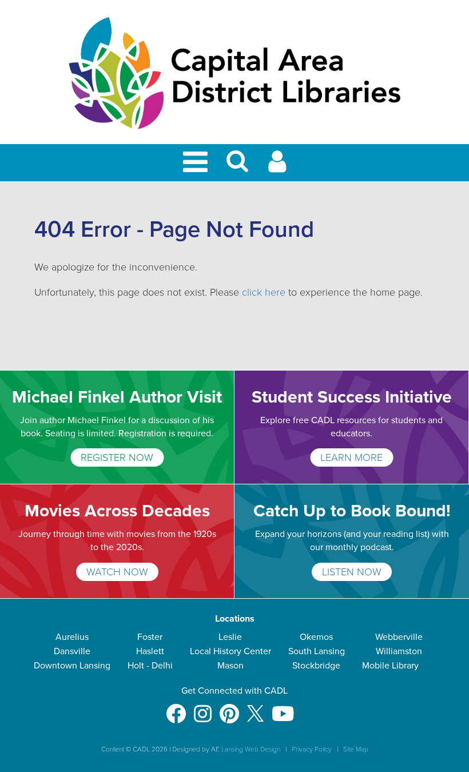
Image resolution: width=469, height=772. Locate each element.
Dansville (72, 651)
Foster (149, 637)
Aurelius (72, 637)
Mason (230, 665)
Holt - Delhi (150, 665)
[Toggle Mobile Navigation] (197, 162)
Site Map (355, 749)
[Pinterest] (229, 708)
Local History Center (230, 651)
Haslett (150, 651)
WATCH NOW (117, 572)
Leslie (230, 637)
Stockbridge (316, 665)
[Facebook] (176, 708)
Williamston (399, 651)
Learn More (351, 457)
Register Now (117, 457)
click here (263, 292)
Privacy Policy (312, 749)
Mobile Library (390, 665)
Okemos (316, 637)
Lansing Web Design (250, 749)
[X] (255, 708)
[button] (237, 166)
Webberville (399, 637)
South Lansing (316, 651)
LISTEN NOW (351, 572)
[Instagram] (203, 708)
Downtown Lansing (72, 665)
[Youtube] (283, 708)
